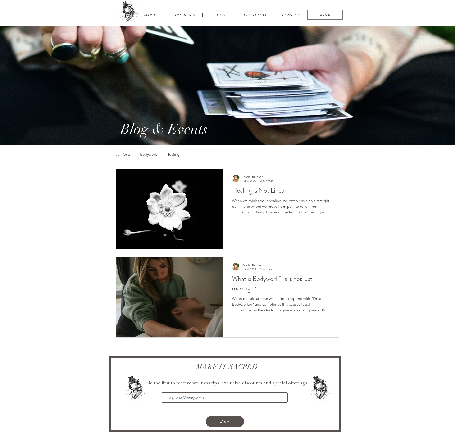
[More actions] (329, 178)
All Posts (123, 154)
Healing (173, 154)
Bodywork (148, 154)
